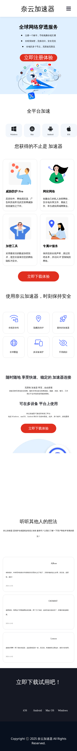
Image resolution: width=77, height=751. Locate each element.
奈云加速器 (45, 739)
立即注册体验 (38, 57)
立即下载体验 (38, 276)
